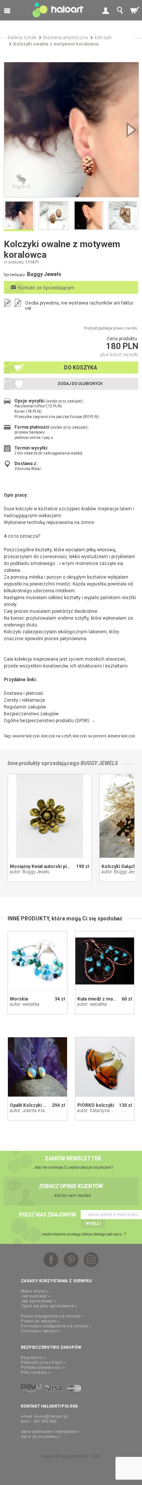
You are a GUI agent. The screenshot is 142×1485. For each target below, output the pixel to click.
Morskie (19, 999)
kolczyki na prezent (89, 736)
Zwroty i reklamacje (24, 700)
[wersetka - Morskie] (37, 961)
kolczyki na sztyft (56, 736)
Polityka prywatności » (42, 1367)
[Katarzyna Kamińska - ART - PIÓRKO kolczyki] (104, 1067)
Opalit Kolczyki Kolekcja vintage (44, 1105)
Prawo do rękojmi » (40, 1321)
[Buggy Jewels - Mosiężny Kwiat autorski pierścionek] (49, 816)
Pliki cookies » (35, 1372)
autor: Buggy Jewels (30, 871)
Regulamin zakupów (25, 707)
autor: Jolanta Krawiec (31, 1110)
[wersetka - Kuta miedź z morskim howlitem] (104, 961)
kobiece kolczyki (121, 736)
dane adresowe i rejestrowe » (50, 1431)
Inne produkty (24, 763)
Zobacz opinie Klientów (71, 1186)
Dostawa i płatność (23, 693)
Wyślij (93, 1223)
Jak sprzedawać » (38, 1301)
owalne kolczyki (26, 736)
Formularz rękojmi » (41, 1331)
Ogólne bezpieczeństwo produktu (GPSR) (46, 720)
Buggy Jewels (99, 763)
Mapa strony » (34, 1291)
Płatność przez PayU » (43, 1362)
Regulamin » (33, 1357)
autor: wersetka (24, 1004)
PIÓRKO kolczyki (95, 1105)
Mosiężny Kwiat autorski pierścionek (49, 866)
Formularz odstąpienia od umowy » (56, 1326)
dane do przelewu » (40, 1436)
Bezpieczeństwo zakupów (31, 713)
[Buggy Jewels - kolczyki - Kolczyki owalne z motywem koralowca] (71, 129)
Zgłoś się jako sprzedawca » (49, 1306)
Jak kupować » (35, 1296)
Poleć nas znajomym (47, 1215)
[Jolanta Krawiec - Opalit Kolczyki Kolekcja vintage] (37, 1067)
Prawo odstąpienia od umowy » (52, 1316)
